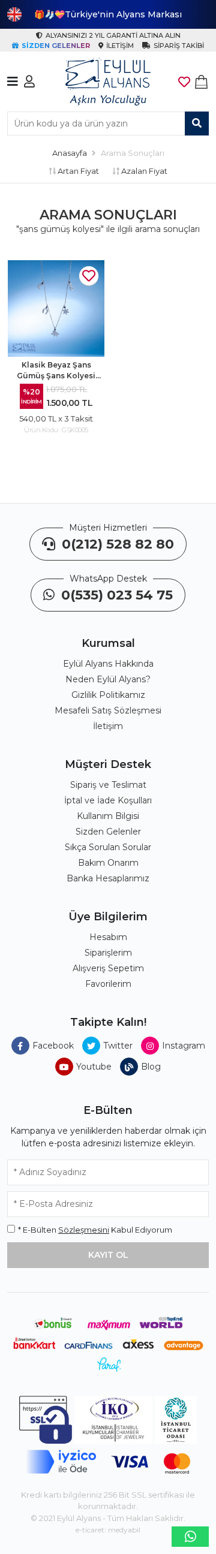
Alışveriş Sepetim (108, 968)
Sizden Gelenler (108, 831)
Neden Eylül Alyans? (108, 679)
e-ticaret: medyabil (108, 1529)
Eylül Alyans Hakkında (108, 663)
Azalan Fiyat (143, 171)
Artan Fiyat (77, 171)
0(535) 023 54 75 (115, 595)
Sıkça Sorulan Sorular (108, 847)
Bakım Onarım (108, 862)
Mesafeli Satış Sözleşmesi (108, 710)
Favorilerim (108, 983)
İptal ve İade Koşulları (108, 800)
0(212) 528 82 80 (116, 544)
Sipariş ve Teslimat (108, 784)
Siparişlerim (108, 952)
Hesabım (108, 937)
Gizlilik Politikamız (108, 694)
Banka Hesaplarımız (108, 878)
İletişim (108, 726)
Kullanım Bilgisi (108, 816)
